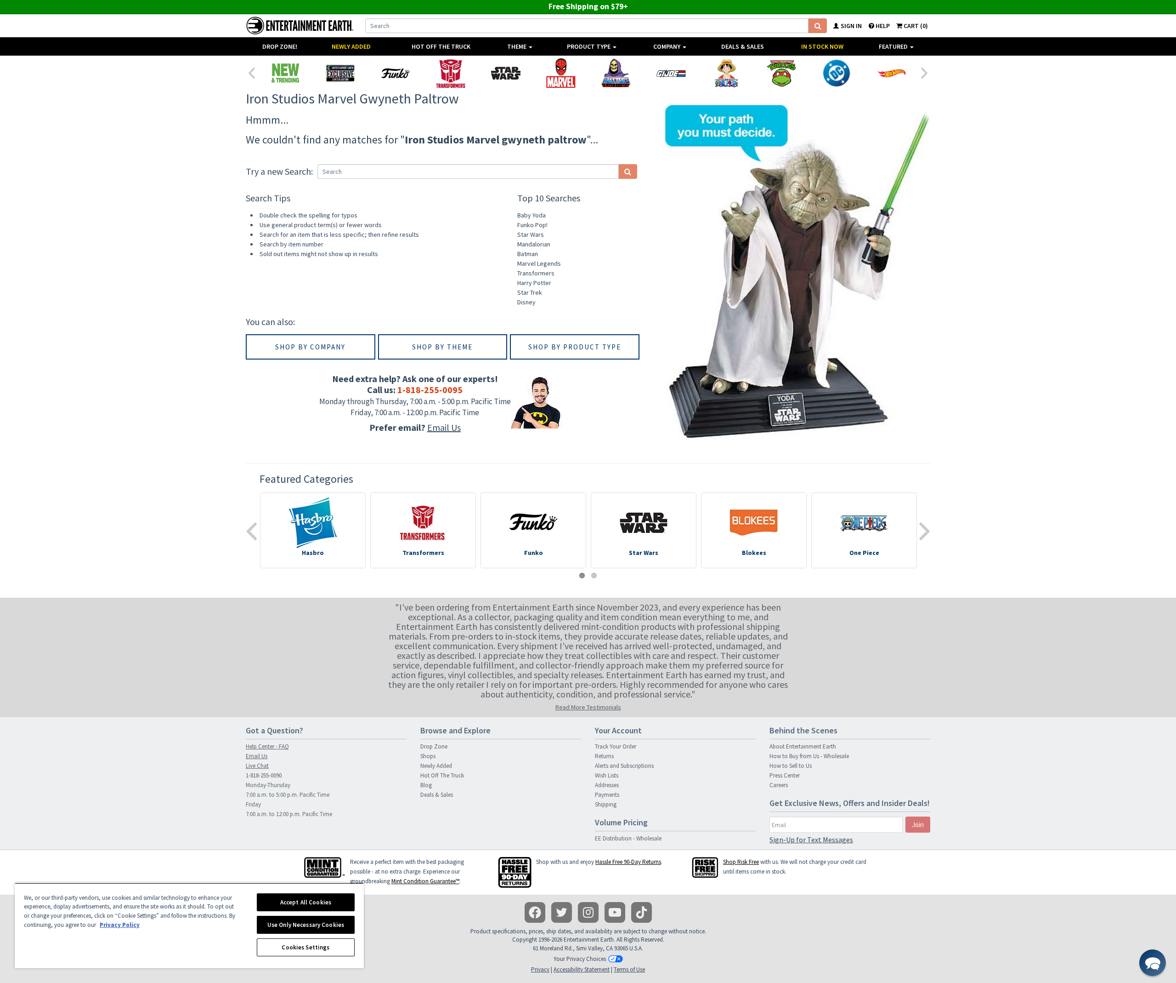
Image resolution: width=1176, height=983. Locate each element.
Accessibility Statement (582, 969)
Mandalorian (533, 244)
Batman (527, 254)
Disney (526, 302)
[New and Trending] (285, 73)
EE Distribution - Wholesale (628, 838)
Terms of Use (629, 969)
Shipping (605, 804)
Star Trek (529, 292)
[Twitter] (561, 912)
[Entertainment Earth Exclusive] (340, 73)
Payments (607, 795)
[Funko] (395, 73)
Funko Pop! (532, 225)
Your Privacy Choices (580, 959)
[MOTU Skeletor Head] (616, 73)
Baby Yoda (531, 215)
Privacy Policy (120, 925)
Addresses (607, 785)
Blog (426, 785)
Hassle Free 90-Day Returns (628, 862)
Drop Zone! (279, 46)
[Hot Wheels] (891, 73)
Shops (427, 756)
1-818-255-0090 (264, 775)
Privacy (540, 969)
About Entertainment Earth (802, 746)
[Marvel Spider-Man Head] (561, 73)
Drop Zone (433, 746)
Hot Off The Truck (441, 46)
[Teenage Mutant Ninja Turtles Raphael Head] (781, 73)
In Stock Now (822, 46)
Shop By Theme (442, 347)
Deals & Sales (742, 46)
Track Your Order (615, 746)
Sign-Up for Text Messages (811, 839)
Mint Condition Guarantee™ (425, 881)
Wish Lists (606, 775)
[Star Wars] (506, 73)
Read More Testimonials (588, 707)
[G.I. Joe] (671, 73)
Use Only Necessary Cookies (305, 925)
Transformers (535, 273)
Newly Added (351, 46)
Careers (778, 785)
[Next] (924, 72)
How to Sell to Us (790, 766)
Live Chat (257, 766)
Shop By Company (310, 347)
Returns (604, 756)
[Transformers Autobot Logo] (450, 73)
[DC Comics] (836, 73)
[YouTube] (615, 912)
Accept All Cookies (305, 902)
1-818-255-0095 (430, 389)
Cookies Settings (305, 947)
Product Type (589, 46)
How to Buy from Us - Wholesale (809, 756)
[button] (1152, 962)
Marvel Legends (539, 263)
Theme (517, 46)
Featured (894, 46)
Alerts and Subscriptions (624, 766)
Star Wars (530, 234)
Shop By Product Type (574, 347)
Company (667, 46)
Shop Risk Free (741, 862)
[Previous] (251, 72)
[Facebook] (535, 912)
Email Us (444, 427)
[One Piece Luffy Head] (726, 73)
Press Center (784, 775)
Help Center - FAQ (267, 746)
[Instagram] (588, 912)
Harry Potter (534, 283)
